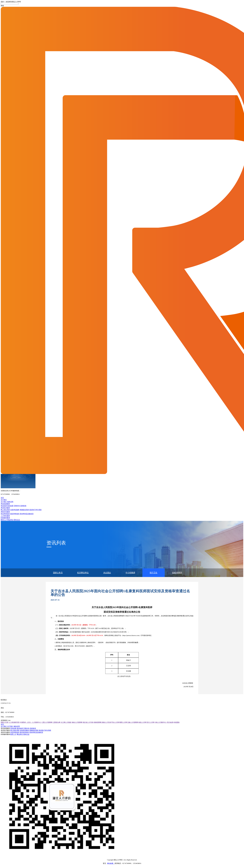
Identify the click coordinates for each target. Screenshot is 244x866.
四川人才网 (150, 722)
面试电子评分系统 (35, 510)
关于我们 (4, 500)
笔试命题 (4, 506)
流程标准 (23, 506)
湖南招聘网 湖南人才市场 (102, 722)
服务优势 (10, 502)
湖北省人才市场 (88, 722)
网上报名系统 (5, 510)
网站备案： (111, 863)
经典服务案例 (5, 518)
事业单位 (10, 520)
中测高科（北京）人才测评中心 (30, 722)
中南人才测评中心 (160, 722)
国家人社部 (4, 722)
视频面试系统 (24, 510)
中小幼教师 (130, 573)
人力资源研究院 (14, 722)
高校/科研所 (177, 573)
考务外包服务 (5, 512)
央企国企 (107, 573)
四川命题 (170, 722)
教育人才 (4, 520)
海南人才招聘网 (77, 722)
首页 (2, 498)
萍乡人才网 (115, 722)
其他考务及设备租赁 (27, 514)
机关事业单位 (83, 573)
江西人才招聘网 (47, 722)
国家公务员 (58, 573)
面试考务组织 (14, 514)
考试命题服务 (5, 504)
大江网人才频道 (66, 722)
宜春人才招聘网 (132, 722)
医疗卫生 (153, 573)
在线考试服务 (14, 510)
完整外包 (17, 506)
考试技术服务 (5, 508)
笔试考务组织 (5, 514)
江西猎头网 (56, 722)
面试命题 (10, 506)
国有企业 (17, 520)
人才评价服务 (5, 516)
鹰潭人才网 (123, 722)
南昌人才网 (142, 722)
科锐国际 (176, 722)
